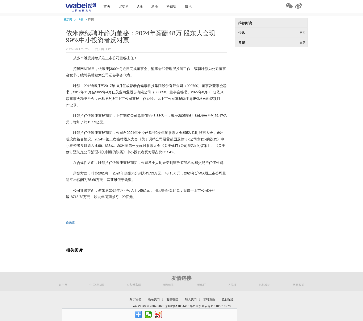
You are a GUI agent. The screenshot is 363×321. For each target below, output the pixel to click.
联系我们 (154, 299)
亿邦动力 (265, 285)
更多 (302, 32)
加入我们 (191, 299)
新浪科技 (169, 285)
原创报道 (228, 299)
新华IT (201, 285)
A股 (140, 6)
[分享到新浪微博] (158, 314)
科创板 (171, 6)
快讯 (188, 6)
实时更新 (209, 299)
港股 (154, 6)
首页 (107, 6)
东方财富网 (133, 285)
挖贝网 (68, 19)
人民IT (232, 285)
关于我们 (135, 299)
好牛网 (63, 285)
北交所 (124, 6)
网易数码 (298, 285)
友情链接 (172, 299)
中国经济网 (96, 285)
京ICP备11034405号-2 (180, 306)
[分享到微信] (148, 314)
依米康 (70, 222)
